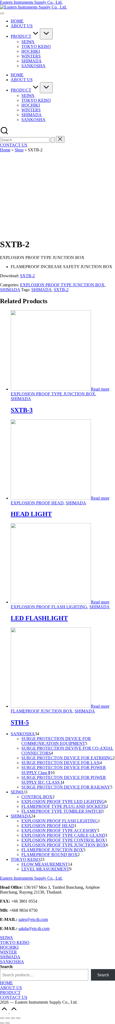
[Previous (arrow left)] (2, 1023)
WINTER (8, 952)
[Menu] (2, 13)
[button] (53, 140)
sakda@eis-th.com (33, 928)
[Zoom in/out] (18, 1018)
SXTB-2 (27, 275)
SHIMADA (10, 289)
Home (5, 150)
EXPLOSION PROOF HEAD (37, 503)
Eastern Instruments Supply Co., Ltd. (31, 2)
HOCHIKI (9, 947)
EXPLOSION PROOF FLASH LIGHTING (49, 607)
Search (6, 966)
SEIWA (6, 937)
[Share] (7, 1018)
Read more (100, 389)
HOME (6, 983)
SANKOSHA (12, 961)
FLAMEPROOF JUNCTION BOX (41, 711)
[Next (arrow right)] (7, 1023)
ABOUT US (11, 987)
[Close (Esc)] (2, 1018)
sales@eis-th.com (33, 919)
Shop (19, 150)
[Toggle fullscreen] (13, 1018)
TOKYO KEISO (14, 942)
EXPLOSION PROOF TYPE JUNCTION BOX (62, 285)
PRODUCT (10, 992)
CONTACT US (13, 997)
